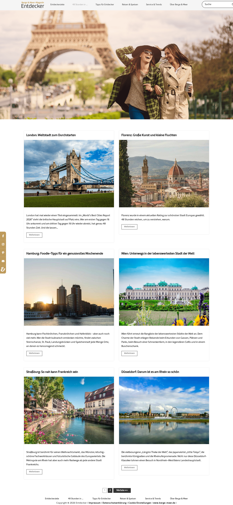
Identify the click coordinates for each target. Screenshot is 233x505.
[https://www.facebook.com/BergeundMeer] (3, 236)
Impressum (95, 503)
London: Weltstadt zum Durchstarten (51, 135)
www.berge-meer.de (164, 503)
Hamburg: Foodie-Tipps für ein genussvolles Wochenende (64, 253)
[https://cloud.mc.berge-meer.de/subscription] (3, 261)
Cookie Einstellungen (139, 503)
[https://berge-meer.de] (3, 269)
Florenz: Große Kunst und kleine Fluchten (149, 135)
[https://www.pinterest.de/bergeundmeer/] (3, 252)
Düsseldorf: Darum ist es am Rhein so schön (150, 372)
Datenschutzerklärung (114, 503)
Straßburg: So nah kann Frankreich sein (52, 372)
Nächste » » (121, 490)
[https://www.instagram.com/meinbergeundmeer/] (3, 244)
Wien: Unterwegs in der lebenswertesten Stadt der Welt (157, 253)
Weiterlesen (34, 235)
